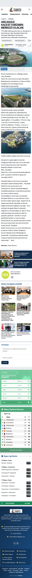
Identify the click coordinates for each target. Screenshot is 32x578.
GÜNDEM (10, 19)
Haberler (3, 19)
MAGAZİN (15, 570)
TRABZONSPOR (15, 14)
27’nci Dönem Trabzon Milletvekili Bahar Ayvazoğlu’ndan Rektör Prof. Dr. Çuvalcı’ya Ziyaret (8, 335)
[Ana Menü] (2, 9)
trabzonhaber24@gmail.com (17, 536)
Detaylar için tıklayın (16, 450)
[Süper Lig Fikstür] (30, 456)
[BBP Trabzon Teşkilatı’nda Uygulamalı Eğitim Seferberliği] (8, 290)
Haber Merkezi (15, 273)
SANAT (21, 570)
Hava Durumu (22, 551)
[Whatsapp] (14, 543)
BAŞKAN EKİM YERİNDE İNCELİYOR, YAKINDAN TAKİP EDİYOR (23, 314)
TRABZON (4, 14)
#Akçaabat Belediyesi (19, 40)
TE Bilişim (20, 575)
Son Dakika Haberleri (9, 562)
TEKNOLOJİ (12, 572)
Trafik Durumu (22, 554)
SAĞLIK (26, 570)
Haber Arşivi (22, 562)
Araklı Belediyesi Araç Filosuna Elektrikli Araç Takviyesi (23, 334)
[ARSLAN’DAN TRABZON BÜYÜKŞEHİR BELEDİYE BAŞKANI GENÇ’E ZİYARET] (24, 290)
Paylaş (5, 69)
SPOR (5, 570)
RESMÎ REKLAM (19, 572)
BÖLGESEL (25, 14)
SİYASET (9, 570)
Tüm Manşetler (23, 557)
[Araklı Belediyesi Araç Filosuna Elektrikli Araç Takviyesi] (24, 327)
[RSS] (17, 543)
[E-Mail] (12, 277)
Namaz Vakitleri (9, 554)
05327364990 (17, 533)
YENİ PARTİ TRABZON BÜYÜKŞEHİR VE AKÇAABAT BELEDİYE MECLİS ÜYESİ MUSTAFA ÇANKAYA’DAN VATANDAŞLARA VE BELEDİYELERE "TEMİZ (8, 316)
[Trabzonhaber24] (15, 9)
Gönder (5, 362)
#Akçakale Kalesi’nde (6, 40)
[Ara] (29, 10)
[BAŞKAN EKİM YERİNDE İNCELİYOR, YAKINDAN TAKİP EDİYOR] (24, 307)
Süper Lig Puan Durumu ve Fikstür (7, 558)
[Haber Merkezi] (5, 275)
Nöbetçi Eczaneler (9, 551)
